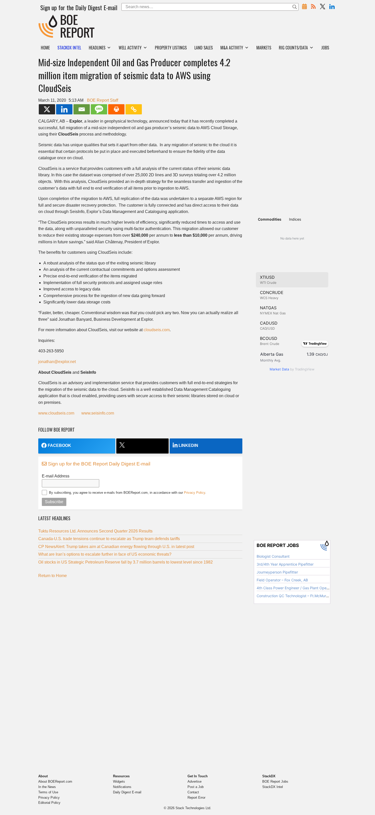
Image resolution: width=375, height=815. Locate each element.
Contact (193, 792)
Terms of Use (48, 792)
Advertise (195, 781)
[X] (47, 109)
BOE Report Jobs (275, 781)
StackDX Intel (272, 787)
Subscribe (54, 502)
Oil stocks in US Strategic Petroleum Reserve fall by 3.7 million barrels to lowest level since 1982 (126, 562)
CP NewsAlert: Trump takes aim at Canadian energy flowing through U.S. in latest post (116, 546)
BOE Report (49, 18)
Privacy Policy (194, 493)
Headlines (97, 48)
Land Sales (203, 48)
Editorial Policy (49, 803)
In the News (47, 787)
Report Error (196, 797)
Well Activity (130, 48)
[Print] (116, 109)
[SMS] (99, 109)
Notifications (122, 787)
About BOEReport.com (55, 781)
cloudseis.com (157, 330)
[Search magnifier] (294, 6)
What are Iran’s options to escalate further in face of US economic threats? (104, 554)
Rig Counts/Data (293, 48)
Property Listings (171, 48)
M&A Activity (231, 48)
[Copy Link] (134, 109)
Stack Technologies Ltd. (193, 808)
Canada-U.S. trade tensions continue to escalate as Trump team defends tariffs (109, 539)
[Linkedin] (64, 109)
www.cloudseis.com (56, 413)
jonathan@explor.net (57, 361)
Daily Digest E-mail (127, 792)
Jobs (325, 48)
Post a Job (196, 787)
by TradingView (292, 369)
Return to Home (52, 575)
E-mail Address (55, 476)
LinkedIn (188, 445)
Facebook (59, 445)
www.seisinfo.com (97, 413)
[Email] (81, 109)
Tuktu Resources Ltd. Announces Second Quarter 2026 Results (95, 531)
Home (45, 48)
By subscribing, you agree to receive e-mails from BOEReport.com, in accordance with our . (127, 493)
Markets (263, 48)
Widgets (119, 781)
